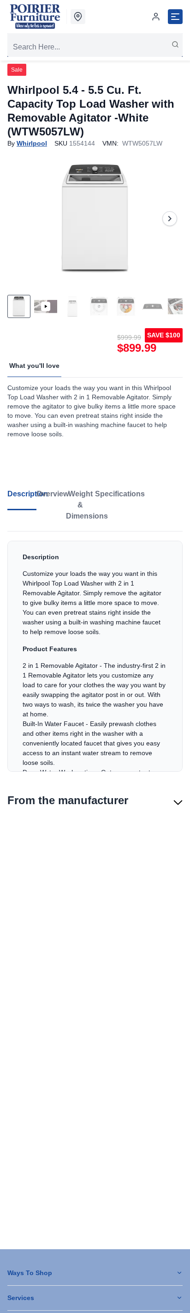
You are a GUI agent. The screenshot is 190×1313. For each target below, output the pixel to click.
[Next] (169, 218)
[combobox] (95, 47)
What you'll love (34, 365)
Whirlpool (32, 143)
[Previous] (20, 218)
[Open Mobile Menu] (175, 16)
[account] (155, 16)
